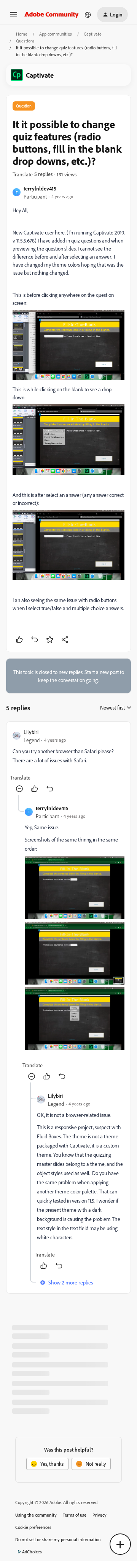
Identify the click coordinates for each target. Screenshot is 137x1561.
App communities (55, 34)
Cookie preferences (33, 1527)
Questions (25, 41)
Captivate (93, 34)
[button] (13, 16)
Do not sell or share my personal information (58, 1539)
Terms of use (74, 1515)
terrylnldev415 (40, 188)
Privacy (99, 1515)
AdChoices (32, 1551)
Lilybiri (31, 732)
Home (21, 34)
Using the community (36, 1515)
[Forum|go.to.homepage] (51, 14)
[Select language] (88, 14)
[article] (68, 761)
